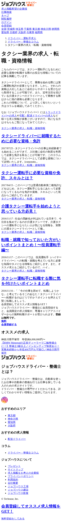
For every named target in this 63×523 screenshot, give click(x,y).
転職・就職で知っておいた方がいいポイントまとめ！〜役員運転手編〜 (31, 245)
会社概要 (13, 483)
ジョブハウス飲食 (18, 493)
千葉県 (28, 29)
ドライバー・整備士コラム (23, 452)
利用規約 (13, 479)
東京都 (36, 29)
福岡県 (39, 32)
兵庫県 (30, 32)
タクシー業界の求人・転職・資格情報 (23, 128)
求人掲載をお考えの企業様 (23, 473)
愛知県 (5, 32)
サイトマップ (15, 469)
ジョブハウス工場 (18, 486)
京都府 (13, 32)
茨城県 (11, 29)
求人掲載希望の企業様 (14, 8)
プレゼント (14, 466)
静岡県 (55, 29)
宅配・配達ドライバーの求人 (36, 115)
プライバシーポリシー (21, 476)
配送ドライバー (17, 439)
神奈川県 (46, 29)
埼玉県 (19, 29)
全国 (3, 29)
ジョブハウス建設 (18, 489)
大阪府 (22, 32)
